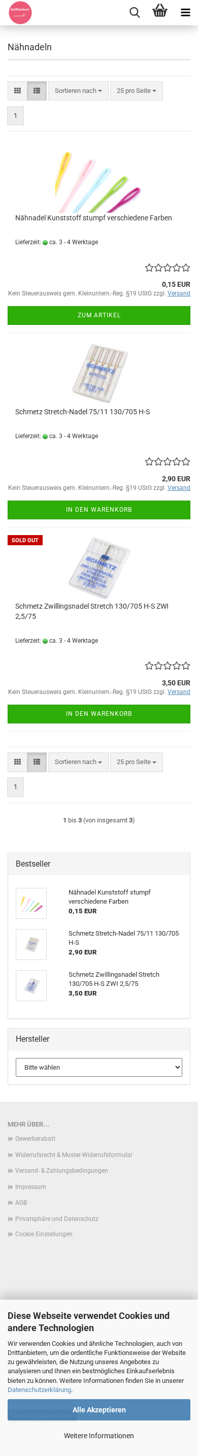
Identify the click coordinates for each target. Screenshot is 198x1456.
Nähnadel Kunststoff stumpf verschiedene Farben (93, 218)
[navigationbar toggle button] (185, 12)
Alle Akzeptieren (99, 1410)
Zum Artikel (99, 315)
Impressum (30, 1186)
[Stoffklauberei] (16, 12)
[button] (17, 91)
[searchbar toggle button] (134, 12)
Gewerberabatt (35, 1138)
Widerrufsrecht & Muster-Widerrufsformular (74, 1155)
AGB (21, 1202)
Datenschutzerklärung (39, 1390)
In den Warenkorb (99, 509)
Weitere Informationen (99, 1436)
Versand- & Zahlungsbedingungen (61, 1170)
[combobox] (78, 91)
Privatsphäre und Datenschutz (56, 1218)
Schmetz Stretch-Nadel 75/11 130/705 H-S (82, 412)
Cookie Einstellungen (44, 1234)
